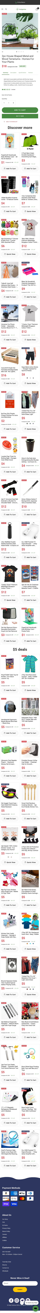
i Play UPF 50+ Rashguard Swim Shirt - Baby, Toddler (30, 933)
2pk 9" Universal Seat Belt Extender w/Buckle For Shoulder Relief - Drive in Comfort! (9, 501)
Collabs (4, 1240)
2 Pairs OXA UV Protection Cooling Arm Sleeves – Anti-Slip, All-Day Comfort (30, 848)
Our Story (5, 1219)
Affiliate (4, 1237)
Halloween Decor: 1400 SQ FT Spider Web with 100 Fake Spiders (29, 719)
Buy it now (20, 116)
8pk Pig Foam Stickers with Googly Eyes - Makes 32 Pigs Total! (9, 891)
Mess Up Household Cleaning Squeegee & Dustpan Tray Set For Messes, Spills (28, 283)
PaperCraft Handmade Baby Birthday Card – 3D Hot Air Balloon (9, 156)
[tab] (5, 73)
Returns (4, 1265)
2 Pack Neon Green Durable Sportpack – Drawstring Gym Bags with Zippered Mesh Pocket (29, 155)
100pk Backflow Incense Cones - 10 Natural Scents (9, 198)
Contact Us (5, 1268)
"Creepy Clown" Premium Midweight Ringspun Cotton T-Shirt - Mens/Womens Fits (9, 586)
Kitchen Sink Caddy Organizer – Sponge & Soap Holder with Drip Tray (8, 935)
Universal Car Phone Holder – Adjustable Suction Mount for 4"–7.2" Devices (9, 326)
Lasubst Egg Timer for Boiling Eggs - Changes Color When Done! (8, 458)
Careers (4, 1234)
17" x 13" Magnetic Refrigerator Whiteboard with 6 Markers (9, 1109)
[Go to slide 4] (21, 51)
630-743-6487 (6, 1251)
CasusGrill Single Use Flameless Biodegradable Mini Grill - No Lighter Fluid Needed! (9, 369)
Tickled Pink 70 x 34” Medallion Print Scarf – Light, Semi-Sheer (29, 978)
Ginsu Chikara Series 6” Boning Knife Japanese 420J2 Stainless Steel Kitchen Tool (29, 501)
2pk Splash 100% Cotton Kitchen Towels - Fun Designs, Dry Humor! (9, 847)
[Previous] (2, 51)
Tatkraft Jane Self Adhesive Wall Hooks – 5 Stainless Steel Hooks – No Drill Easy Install (9, 285)
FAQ (3, 1222)
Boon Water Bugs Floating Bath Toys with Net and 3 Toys (30, 1068)
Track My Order (6, 1262)
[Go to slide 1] (16, 51)
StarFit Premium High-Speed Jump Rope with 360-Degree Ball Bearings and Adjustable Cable (9, 1152)
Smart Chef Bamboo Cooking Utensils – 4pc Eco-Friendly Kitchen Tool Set (30, 805)
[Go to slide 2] (18, 51)
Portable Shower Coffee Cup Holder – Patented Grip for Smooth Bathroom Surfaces (29, 762)
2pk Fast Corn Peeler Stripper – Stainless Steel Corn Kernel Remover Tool (9, 1066)
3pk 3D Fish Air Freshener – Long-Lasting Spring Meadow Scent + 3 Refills (30, 586)
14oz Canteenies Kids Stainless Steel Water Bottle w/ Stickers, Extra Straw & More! (29, 197)
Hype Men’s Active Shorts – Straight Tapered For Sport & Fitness (30, 368)
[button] (6, 89)
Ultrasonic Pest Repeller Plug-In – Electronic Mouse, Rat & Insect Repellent (9, 762)
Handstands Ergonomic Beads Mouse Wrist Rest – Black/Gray (9, 721)
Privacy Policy (6, 1228)
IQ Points (5, 1225)
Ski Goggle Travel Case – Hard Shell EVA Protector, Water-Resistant (9, 805)
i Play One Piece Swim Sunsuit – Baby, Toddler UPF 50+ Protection (29, 676)
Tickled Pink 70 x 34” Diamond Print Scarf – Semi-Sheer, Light (29, 412)
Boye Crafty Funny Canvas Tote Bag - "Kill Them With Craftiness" (29, 1109)
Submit (20, 1289)
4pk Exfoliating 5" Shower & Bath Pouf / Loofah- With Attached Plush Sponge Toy (9, 240)
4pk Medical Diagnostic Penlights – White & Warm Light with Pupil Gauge (9, 1023)
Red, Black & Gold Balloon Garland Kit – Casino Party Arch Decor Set (30, 1023)
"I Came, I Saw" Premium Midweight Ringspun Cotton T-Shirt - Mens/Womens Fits (30, 326)
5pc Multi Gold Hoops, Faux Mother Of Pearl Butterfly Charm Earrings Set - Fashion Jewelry (30, 891)
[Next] (37, 51)
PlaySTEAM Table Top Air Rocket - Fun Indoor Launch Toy (9, 676)
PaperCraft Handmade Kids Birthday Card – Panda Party (29, 629)
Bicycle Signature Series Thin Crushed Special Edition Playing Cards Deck (9, 982)
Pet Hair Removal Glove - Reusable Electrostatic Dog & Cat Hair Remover (9, 629)
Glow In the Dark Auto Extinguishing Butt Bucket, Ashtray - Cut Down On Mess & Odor (30, 460)
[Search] (6, 9)
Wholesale (5, 1271)
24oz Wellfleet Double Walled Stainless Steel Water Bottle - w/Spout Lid (9, 543)
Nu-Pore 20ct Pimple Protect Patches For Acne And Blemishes (9, 415)
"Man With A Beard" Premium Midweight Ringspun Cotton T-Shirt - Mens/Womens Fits (30, 240)
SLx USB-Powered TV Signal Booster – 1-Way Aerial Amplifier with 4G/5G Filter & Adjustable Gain (30, 543)
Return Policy (6, 1231)
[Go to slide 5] (23, 51)
